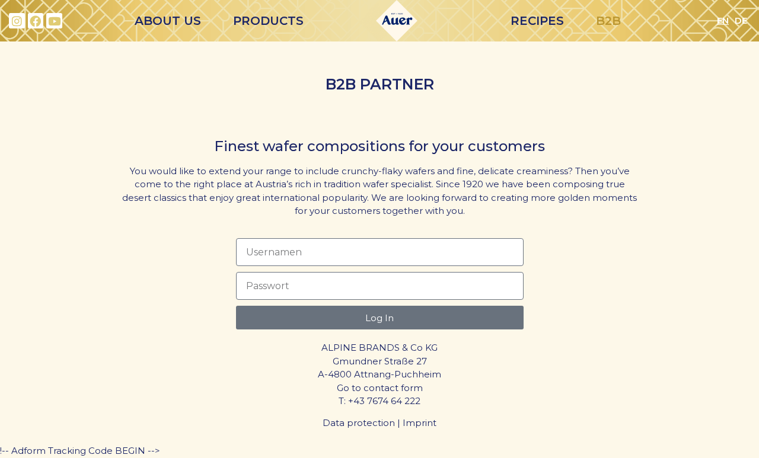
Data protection (359, 422)
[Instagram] (17, 21)
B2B (608, 21)
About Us (168, 21)
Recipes (537, 21)
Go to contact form (380, 387)
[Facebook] (36, 21)
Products (268, 21)
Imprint (419, 422)
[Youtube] (54, 21)
